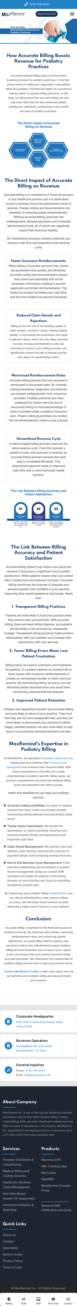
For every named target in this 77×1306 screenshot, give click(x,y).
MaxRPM (47, 1179)
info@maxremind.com (37, 1074)
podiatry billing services (58, 758)
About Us (9, 1235)
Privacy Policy (13, 1261)
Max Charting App (54, 1166)
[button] (72, 14)
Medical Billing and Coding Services (16, 1173)
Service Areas (12, 1254)
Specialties (10, 1248)
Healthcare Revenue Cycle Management (17, 1184)
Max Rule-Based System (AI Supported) (19, 1196)
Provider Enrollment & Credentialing (18, 1162)
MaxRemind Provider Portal (56, 1188)
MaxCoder (48, 1172)
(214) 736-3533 (39, 4)
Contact (8, 1241)
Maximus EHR (51, 1160)
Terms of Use (12, 1267)
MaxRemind (59, 893)
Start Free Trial (47, 14)
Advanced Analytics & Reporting (18, 1207)
